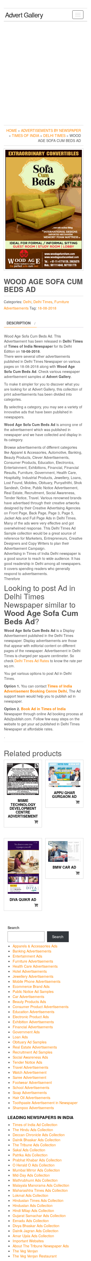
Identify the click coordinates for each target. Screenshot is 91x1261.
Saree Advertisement (29, 1077)
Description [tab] (19, 322)
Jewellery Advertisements (33, 976)
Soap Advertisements (30, 1092)
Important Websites (28, 1240)
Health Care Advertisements (35, 966)
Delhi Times (54, 135)
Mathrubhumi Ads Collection (35, 1180)
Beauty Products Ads (29, 1001)
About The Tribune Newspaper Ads (41, 1245)
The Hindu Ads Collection (33, 1129)
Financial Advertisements (33, 1026)
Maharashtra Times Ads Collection (40, 1190)
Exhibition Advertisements (33, 1021)
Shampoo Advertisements (33, 1107)
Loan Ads (20, 1036)
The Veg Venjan (25, 1250)
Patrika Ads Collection (30, 1154)
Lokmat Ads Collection (30, 1195)
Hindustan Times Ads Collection (38, 1200)
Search (13, 927)
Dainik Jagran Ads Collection (35, 1230)
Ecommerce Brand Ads (31, 986)
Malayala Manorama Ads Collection (41, 1185)
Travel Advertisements (30, 1067)
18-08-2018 (47, 308)
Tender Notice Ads (27, 1062)
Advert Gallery (24, 14)
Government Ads (26, 1031)
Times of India (25, 135)
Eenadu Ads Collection (31, 1220)
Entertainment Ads (27, 956)
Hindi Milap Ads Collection (33, 1210)
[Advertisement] (45, 72)
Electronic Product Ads (31, 1016)
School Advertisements (31, 1087)
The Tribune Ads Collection (34, 1144)
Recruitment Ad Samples (32, 1052)
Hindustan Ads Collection (33, 1205)
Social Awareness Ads (30, 1057)
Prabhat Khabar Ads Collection (37, 1159)
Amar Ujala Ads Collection (33, 1235)
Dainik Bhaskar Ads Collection (36, 1139)
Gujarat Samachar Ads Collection (39, 1215)
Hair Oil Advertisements (31, 1097)
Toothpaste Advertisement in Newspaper (45, 1102)
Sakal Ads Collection (29, 1149)
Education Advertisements (33, 1011)
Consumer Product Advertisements (41, 1006)
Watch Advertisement (30, 1072)
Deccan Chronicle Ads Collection (39, 1134)
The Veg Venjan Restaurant (35, 1255)
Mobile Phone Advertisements (36, 981)
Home (11, 130)
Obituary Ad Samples (30, 1041)
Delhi (27, 301)
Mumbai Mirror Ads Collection (36, 1170)
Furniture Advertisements (33, 961)
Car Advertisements (28, 996)
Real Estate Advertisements (35, 1047)
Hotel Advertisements (30, 971)
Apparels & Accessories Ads (35, 945)
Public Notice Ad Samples (33, 991)
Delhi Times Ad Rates (31, 660)
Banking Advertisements (32, 951)
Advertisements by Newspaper (51, 130)
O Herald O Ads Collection (34, 1165)
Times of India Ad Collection (35, 1124)
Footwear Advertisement (32, 1082)
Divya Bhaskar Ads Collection (36, 1225)
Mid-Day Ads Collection (31, 1175)
